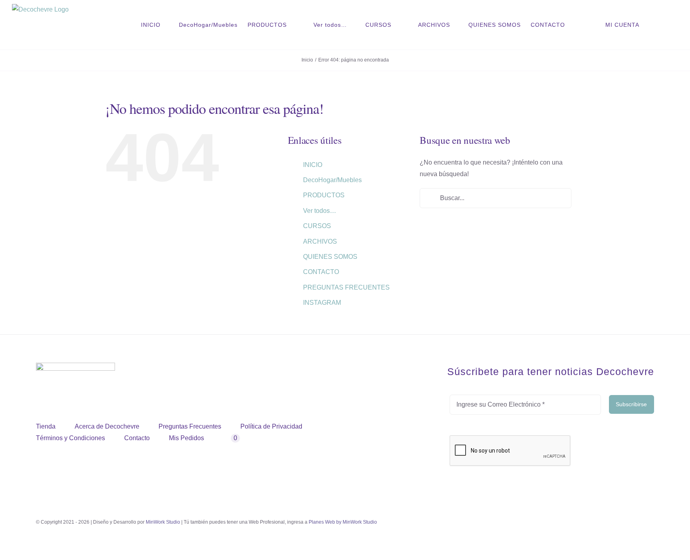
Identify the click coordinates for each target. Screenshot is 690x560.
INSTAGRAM (322, 302)
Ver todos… (319, 210)
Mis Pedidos (186, 438)
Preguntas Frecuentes (190, 426)
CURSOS (317, 225)
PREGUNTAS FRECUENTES (346, 287)
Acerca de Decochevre (107, 426)
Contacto (137, 438)
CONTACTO (321, 271)
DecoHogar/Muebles (332, 180)
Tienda (46, 426)
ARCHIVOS (320, 241)
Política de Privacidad (271, 426)
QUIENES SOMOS (330, 256)
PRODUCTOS (324, 195)
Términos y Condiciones (70, 438)
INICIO (312, 164)
